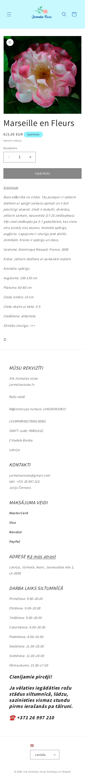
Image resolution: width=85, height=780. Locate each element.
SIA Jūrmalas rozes (34, 771)
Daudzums (10, 148)
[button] (9, 14)
